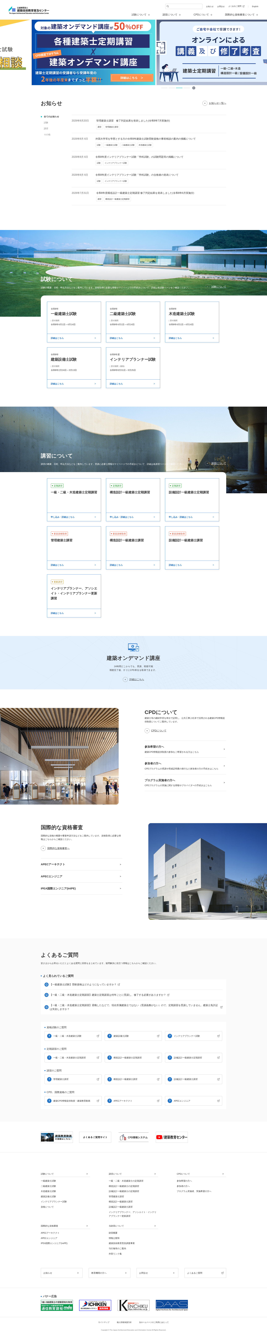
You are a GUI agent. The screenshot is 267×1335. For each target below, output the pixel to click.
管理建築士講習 (60, 1079)
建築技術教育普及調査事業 (122, 1243)
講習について (218, 463)
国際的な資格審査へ (58, 848)
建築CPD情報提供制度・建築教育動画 (71, 1101)
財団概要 (113, 1233)
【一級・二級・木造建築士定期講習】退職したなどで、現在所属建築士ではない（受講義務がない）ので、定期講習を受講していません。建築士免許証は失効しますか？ (134, 1007)
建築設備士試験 (121, 1036)
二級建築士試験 (48, 1186)
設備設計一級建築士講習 (186, 1079)
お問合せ (221, 6)
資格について (47, 1207)
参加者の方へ (183, 1186)
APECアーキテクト (123, 1101)
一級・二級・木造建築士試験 (67, 1036)
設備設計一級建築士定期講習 (188, 1057)
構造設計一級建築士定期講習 (128, 1057)
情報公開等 (114, 1238)
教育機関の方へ (98, 1273)
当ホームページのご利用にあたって (154, 1322)
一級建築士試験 (48, 1181)
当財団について (116, 1226)
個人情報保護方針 (124, 1322)
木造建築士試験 (48, 1191)
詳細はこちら (136, 679)
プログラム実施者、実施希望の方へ (194, 1191)
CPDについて (158, 730)
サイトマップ (103, 1322)
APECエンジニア (182, 1101)
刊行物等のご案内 (117, 1248)
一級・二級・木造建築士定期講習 (69, 1057)
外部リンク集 (115, 1254)
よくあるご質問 (234, 6)
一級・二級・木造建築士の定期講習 (126, 1181)
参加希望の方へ (184, 1181)
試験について (218, 286)
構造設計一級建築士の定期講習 (124, 1186)
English (255, 6)
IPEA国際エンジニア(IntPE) (54, 1243)
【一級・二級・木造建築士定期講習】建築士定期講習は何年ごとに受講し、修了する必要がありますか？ (108, 995)
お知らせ (210, 6)
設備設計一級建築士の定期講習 (124, 1191)
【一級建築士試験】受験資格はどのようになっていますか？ (83, 984)
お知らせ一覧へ (217, 103)
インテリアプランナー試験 (187, 1036)
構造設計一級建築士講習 (125, 1079)
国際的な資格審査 (49, 1226)
